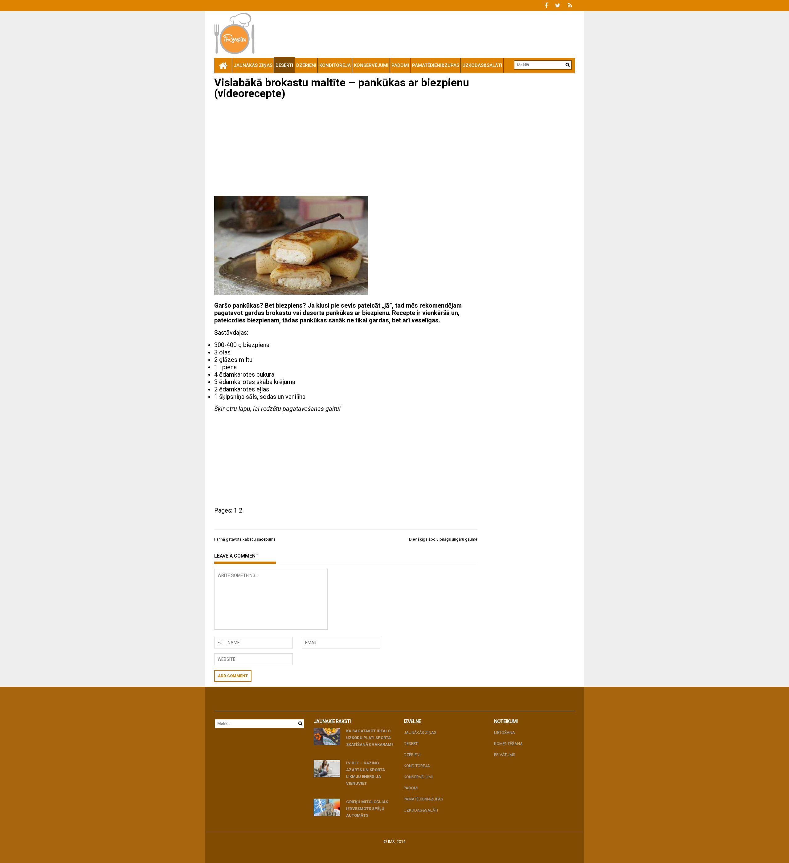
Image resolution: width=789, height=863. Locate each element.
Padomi (400, 65)
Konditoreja (335, 65)
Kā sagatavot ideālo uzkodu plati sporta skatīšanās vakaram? (370, 738)
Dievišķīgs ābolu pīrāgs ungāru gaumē (443, 539)
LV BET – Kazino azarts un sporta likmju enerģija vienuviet (365, 773)
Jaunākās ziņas (253, 65)
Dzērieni (306, 65)
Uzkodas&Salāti (482, 65)
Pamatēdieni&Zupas (435, 65)
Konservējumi (371, 65)
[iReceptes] (223, 65)
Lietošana (504, 732)
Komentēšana (508, 743)
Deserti (284, 65)
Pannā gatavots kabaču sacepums (245, 539)
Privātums (504, 754)
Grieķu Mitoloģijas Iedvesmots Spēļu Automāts (367, 809)
